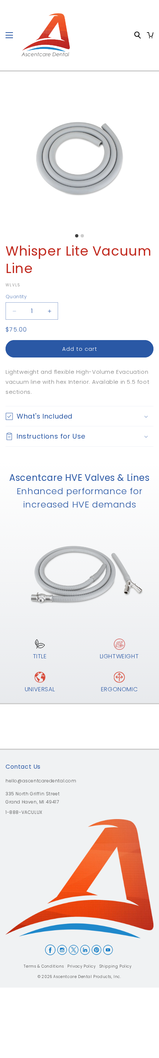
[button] (79, 416)
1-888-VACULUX (24, 812)
